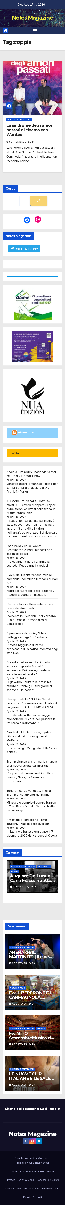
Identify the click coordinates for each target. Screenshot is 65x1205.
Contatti (37, 1197)
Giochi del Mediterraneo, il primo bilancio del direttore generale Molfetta (29, 736)
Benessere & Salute (48, 1179)
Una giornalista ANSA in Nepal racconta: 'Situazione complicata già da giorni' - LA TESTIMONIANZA (31, 703)
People (50, 1171)
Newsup (28, 1162)
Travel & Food (17, 988)
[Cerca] (38, 201)
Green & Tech (13, 1188)
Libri (57, 1188)
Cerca (11, 188)
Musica (41, 1029)
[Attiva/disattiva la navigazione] (35, 30)
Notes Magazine (32, 17)
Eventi (26, 1197)
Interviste (9, 867)
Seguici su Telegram (27, 248)
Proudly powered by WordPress (32, 1158)
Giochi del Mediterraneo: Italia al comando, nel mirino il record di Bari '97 (32, 579)
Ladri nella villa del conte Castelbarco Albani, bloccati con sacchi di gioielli (29, 550)
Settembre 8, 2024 (22, 141)
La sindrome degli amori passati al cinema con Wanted (29, 130)
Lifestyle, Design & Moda (20, 1179)
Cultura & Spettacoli (19, 120)
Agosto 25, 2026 (23, 963)
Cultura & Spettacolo (32, 1171)
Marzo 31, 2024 (40, 890)
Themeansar (42, 1162)
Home (14, 1171)
